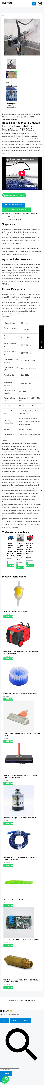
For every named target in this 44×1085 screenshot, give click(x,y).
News (15, 1020)
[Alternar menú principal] (34, 3)
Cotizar (10, 565)
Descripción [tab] (11, 216)
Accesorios (11, 114)
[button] (3, 15)
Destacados (14, 120)
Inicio (4, 114)
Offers (26, 1020)
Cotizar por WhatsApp (17, 210)
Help (5, 1020)
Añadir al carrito (13, 205)
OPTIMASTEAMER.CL (28, 1000)
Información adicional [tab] (14, 219)
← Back (6, 1073)
